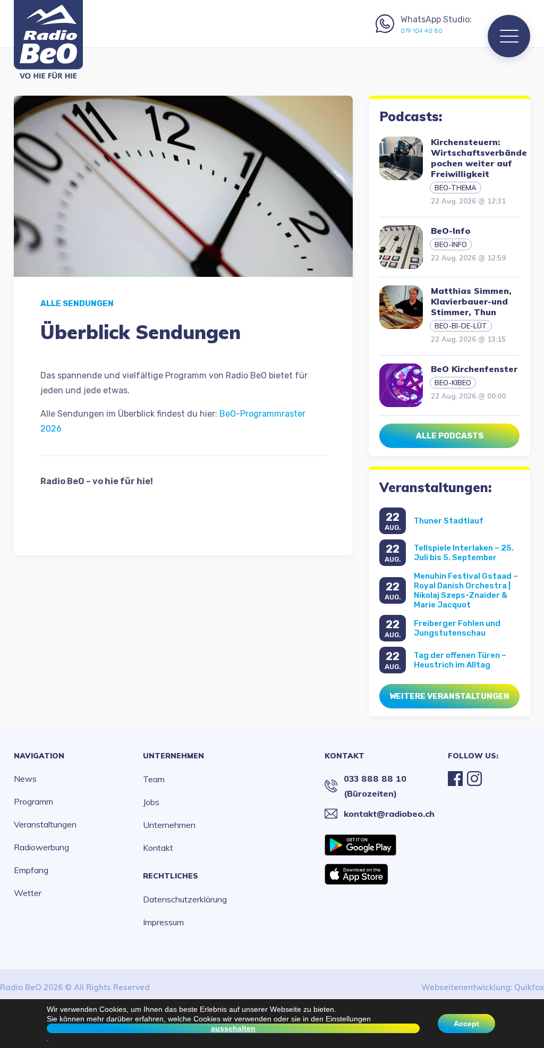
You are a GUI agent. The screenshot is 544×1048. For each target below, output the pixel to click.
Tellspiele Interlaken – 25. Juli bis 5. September (464, 552)
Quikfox (529, 987)
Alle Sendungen (77, 303)
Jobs (151, 802)
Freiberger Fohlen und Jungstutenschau (457, 628)
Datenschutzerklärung (185, 899)
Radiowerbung (41, 847)
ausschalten (233, 1028)
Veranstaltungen (45, 824)
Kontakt (158, 847)
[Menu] (509, 36)
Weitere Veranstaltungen (449, 696)
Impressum (163, 922)
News (25, 778)
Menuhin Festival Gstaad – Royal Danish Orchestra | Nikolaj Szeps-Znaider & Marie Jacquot (466, 590)
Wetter (27, 893)
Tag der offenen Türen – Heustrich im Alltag (460, 660)
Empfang (31, 870)
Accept (466, 1023)
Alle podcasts (449, 436)
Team (154, 779)
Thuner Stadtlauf (448, 521)
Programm (33, 801)
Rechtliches (170, 876)
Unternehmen (173, 755)
